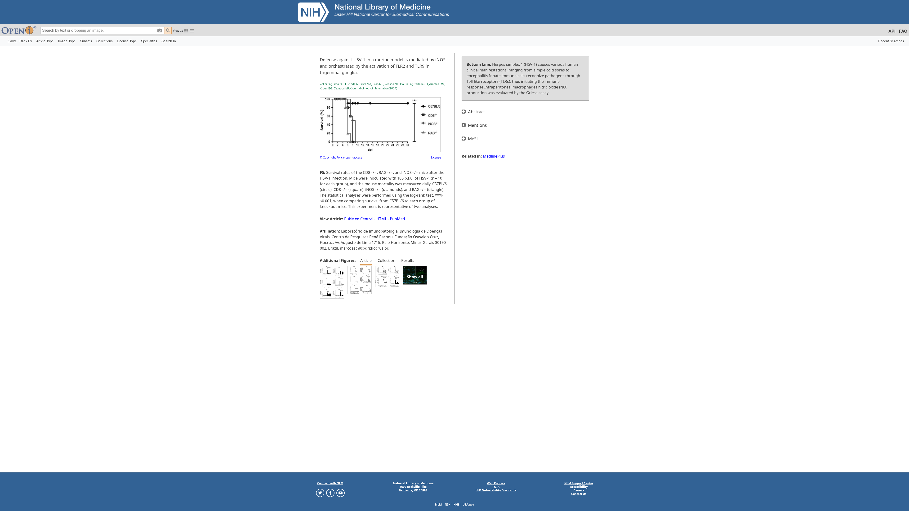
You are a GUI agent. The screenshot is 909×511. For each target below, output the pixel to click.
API (892, 31)
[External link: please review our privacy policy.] (320, 493)
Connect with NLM (330, 483)
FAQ (903, 31)
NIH (447, 504)
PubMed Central (358, 218)
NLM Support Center (578, 483)
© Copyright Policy (332, 157)
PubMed (397, 218)
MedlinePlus (494, 156)
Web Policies (496, 483)
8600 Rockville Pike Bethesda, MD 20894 (413, 488)
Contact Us (578, 494)
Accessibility (579, 487)
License (436, 157)
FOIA (495, 487)
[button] (25, 41)
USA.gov (468, 504)
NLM (438, 504)
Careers (579, 490)
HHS (456, 504)
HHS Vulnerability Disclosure (496, 490)
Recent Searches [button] (891, 41)
